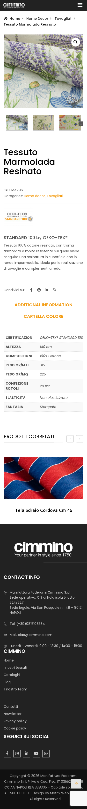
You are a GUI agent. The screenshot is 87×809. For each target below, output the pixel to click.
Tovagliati (63, 18)
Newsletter (13, 713)
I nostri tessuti (15, 667)
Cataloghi (12, 674)
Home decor (37, 18)
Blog (7, 682)
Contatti (11, 706)
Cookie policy (15, 728)
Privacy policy (15, 721)
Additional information (43, 305)
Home (15, 18)
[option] (43, 487)
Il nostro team (15, 689)
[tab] (43, 306)
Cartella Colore (44, 316)
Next (81, 123)
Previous (6, 123)
